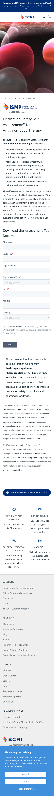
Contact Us (8, 701)
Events (6, 639)
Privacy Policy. (17, 766)
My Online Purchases (13, 629)
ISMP (5, 603)
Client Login (8, 624)
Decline (25, 781)
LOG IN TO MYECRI (40, 516)
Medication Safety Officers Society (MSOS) (23, 722)
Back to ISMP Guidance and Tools (29, 492)
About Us (7, 670)
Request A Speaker (12, 696)
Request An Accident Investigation (19, 655)
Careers (6, 680)
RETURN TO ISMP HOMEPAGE (14, 517)
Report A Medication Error (15, 644)
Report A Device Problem (15, 650)
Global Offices (9, 675)
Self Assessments (27, 98)
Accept (25, 774)
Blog (5, 634)
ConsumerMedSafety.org (15, 727)
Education (8, 598)
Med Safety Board (11, 717)
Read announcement (28, 6)
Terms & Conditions (12, 691)
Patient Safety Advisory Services (18, 593)
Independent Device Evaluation (18, 588)
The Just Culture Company (16, 608)
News (5, 686)
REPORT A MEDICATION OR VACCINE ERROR (14, 549)
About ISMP (40, 547)
